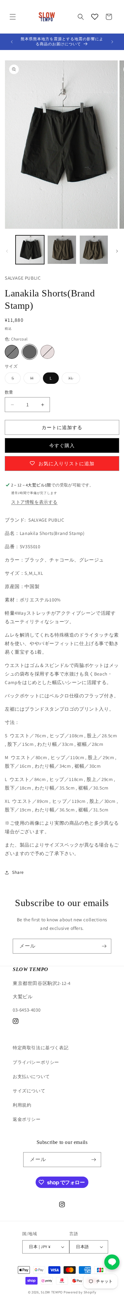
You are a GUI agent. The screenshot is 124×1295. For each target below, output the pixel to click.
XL (74, 379)
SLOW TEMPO (52, 1292)
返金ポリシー (27, 1119)
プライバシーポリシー (36, 1062)
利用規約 (22, 1105)
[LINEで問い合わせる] (112, 1262)
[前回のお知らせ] (12, 42)
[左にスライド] (7, 251)
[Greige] (47, 352)
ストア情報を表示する (34, 502)
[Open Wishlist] (95, 17)
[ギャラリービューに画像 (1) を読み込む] (30, 249)
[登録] (104, 946)
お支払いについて (31, 1076)
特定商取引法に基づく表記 (40, 1048)
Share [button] (18, 872)
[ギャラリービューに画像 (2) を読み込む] (61, 249)
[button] (13, 17)
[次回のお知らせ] (112, 42)
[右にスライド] (117, 251)
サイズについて (29, 1091)
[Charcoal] (30, 352)
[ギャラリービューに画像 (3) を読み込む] (93, 249)
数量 (9, 392)
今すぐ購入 (62, 445)
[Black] (12, 352)
